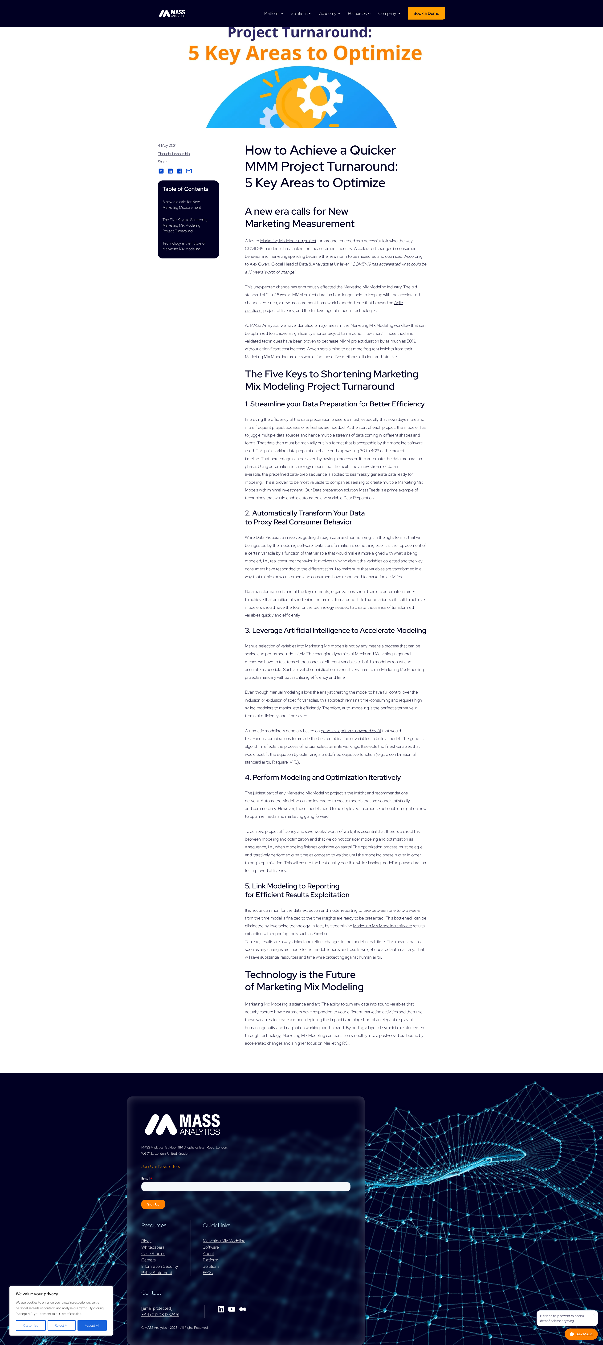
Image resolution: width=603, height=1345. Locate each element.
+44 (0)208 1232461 (160, 1314)
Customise (30, 1325)
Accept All (92, 1325)
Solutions (211, 1266)
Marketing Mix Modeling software (382, 925)
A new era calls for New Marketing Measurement (182, 204)
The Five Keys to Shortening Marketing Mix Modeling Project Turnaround (185, 225)
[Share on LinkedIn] (170, 171)
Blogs (146, 1240)
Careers (148, 1260)
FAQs (208, 1272)
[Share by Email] (188, 171)
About (208, 1253)
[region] (61, 1311)
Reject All (61, 1325)
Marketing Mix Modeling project (288, 240)
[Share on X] (161, 171)
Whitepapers (152, 1247)
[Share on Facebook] (179, 171)
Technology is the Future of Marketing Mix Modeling (184, 246)
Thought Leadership (174, 153)
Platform (210, 1260)
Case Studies (153, 1253)
